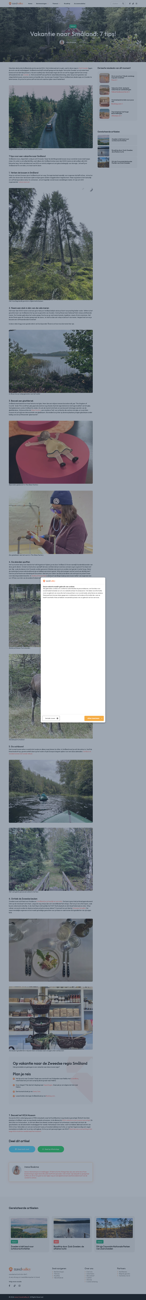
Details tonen (50, 718)
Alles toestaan (93, 718)
